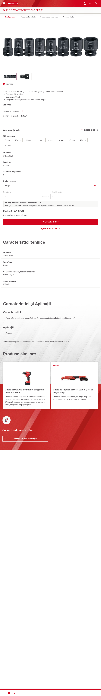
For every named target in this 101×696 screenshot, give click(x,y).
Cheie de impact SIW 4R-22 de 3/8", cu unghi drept (73, 391)
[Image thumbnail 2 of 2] (25, 76)
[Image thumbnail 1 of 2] (10, 76)
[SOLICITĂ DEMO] (9, 693)
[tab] (9, 17)
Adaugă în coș (52, 222)
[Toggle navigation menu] (4, 3)
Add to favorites (52, 229)
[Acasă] (12, 3)
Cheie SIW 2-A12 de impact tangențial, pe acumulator (25, 391)
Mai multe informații (11, 111)
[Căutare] (95, 3)
